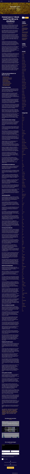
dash (22, 189)
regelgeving (7, 412)
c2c (22, 161)
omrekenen (23, 254)
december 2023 (24, 100)
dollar (22, 198)
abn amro (23, 117)
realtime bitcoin (24, 266)
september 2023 (24, 104)
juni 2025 (23, 73)
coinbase (23, 176)
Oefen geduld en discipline (6, 85)
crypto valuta (23, 185)
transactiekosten (4, 413)
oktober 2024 (23, 85)
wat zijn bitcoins (24, 300)
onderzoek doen (13, 411)
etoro (22, 213)
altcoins (23, 120)
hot (22, 228)
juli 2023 (23, 107)
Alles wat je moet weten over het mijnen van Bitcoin (25, 26)
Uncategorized (24, 285)
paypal (23, 256)
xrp (22, 309)
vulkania (23, 294)
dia (22, 192)
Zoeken (23, 16)
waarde (15, 413)
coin (22, 170)
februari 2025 (23, 79)
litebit (22, 244)
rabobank (23, 263)
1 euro (23, 114)
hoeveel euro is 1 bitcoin (5, 410)
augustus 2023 (24, 106)
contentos (23, 182)
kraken (23, 241)
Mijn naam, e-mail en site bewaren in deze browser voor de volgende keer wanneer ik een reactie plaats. (10, 456)
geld (22, 222)
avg (22, 129)
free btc (23, 219)
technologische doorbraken (12, 412)
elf (22, 201)
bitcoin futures (24, 145)
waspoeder (23, 297)
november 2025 (24, 66)
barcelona (23, 132)
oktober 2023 (23, 103)
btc (22, 158)
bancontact (23, 130)
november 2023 (24, 101)
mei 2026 (23, 57)
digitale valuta (23, 195)
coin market (23, 173)
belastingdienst (24, 133)
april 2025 (23, 76)
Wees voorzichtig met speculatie (7, 83)
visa (22, 291)
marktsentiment (4, 411)
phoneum (23, 259)
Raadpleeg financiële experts (6, 84)
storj (22, 272)
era (22, 207)
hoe (22, 225)
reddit (22, 269)
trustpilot (23, 284)
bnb (22, 157)
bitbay (23, 136)
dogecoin (23, 197)
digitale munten (24, 194)
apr (22, 123)
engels (23, 204)
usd (22, 287)
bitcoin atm (23, 139)
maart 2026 (23, 60)
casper (23, 164)
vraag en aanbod (11, 413)
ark (22, 126)
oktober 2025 (23, 67)
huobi (22, 229)
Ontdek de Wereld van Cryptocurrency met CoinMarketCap (24, 39)
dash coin (23, 191)
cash (22, 163)
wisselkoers (3, 414)
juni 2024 (23, 91)
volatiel (8, 413)
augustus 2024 (24, 88)
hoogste (23, 226)
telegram (23, 278)
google (23, 223)
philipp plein (23, 257)
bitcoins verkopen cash (25, 148)
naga (22, 250)
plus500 (23, 260)
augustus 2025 (24, 70)
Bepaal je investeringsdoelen (6, 82)
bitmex (23, 151)
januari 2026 (23, 63)
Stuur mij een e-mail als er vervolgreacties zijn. (10, 462)
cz (22, 188)
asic (22, 127)
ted (22, 275)
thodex (23, 281)
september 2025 (24, 69)
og (22, 253)
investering (10, 410)
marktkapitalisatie (14, 410)
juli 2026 (23, 54)
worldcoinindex (24, 306)
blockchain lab (23, 154)
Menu (1, 1)
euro (22, 216)
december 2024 (24, 82)
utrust (22, 288)
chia (22, 167)
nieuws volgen (8, 411)
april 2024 (23, 94)
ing (22, 232)
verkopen (23, 290)
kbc (22, 238)
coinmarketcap (24, 179)
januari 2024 (23, 98)
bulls (22, 160)
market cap (23, 247)
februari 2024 (23, 97)
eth (22, 210)
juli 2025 (23, 72)
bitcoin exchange (24, 142)
